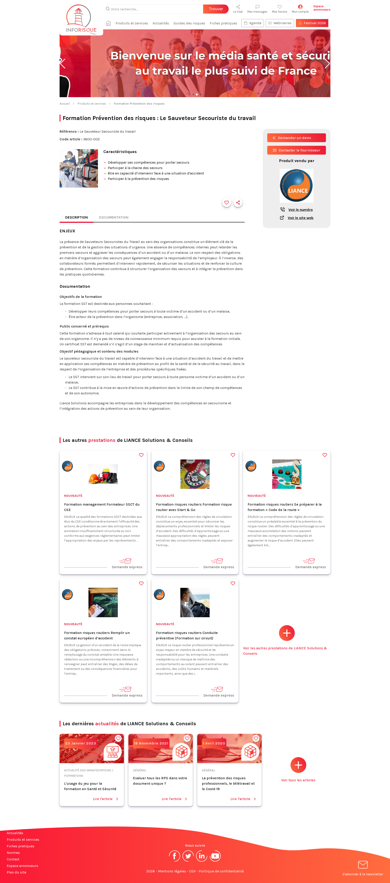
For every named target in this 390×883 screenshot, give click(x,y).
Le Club (238, 11)
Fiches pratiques (223, 23)
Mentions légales (172, 871)
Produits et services (132, 23)
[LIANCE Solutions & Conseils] (67, 467)
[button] (63, 64)
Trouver (216, 9)
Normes (13, 852)
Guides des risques (189, 23)
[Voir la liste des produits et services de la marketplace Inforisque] (195, 63)
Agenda (255, 23)
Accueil (65, 104)
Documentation (113, 217)
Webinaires (283, 23)
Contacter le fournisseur (299, 150)
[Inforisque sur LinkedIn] (201, 861)
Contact (13, 859)
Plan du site (16, 872)
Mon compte (300, 11)
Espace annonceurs (22, 866)
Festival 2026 (315, 23)
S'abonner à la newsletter (363, 874)
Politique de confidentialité (221, 871)
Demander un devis (294, 138)
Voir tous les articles (298, 780)
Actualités (161, 23)
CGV (192, 871)
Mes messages (257, 11)
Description (76, 217)
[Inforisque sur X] (188, 861)
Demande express (127, 567)
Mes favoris (279, 11)
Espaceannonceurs (321, 8)
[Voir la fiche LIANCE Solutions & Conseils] (296, 205)
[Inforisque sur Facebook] (174, 861)
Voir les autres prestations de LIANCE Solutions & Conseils (285, 651)
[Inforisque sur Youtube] (215, 861)
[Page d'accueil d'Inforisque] (81, 17)
